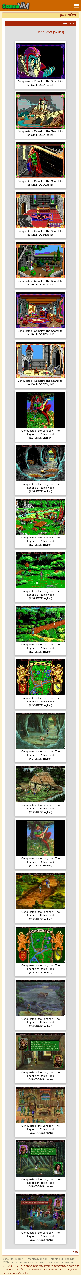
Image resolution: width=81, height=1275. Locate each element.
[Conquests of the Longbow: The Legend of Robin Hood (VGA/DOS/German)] (40, 1052)
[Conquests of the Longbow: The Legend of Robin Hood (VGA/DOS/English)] (40, 731)
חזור (75, 1252)
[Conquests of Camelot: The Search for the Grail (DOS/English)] (40, 61)
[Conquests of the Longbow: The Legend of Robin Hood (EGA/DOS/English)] (40, 410)
